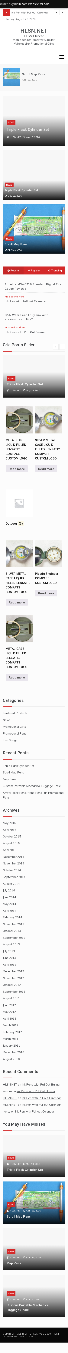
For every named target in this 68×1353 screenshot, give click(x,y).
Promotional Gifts (14, 726)
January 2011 (11, 1045)
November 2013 (13, 924)
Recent (15, 270)
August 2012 (11, 998)
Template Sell (27, 1336)
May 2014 (9, 904)
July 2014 (9, 890)
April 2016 (9, 830)
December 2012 (13, 971)
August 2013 (11, 944)
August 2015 (11, 843)
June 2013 (9, 958)
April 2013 (9, 964)
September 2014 (14, 877)
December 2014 (13, 857)
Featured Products (15, 327)
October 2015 (12, 836)
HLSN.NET (34, 31)
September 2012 (14, 991)
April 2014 (9, 911)
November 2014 (13, 863)
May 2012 (9, 1012)
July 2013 (9, 951)
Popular (35, 270)
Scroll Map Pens (33, 74)
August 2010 (11, 1059)
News (11, 122)
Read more (17, 469)
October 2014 (12, 870)
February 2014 (12, 917)
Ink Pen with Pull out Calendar (30, 12)
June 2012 (9, 1005)
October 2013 (12, 931)
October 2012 (12, 985)
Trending (56, 270)
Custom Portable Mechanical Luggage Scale (32, 786)
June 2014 (9, 897)
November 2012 (13, 978)
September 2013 (14, 937)
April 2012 (9, 1018)
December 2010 (13, 1052)
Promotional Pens (14, 296)
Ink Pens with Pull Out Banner (25, 332)
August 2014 (11, 884)
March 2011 (10, 1039)
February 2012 (12, 1032)
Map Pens (9, 779)
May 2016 (9, 823)
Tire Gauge (10, 740)
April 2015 (9, 850)
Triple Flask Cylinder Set (28, 129)
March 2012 (10, 1025)
